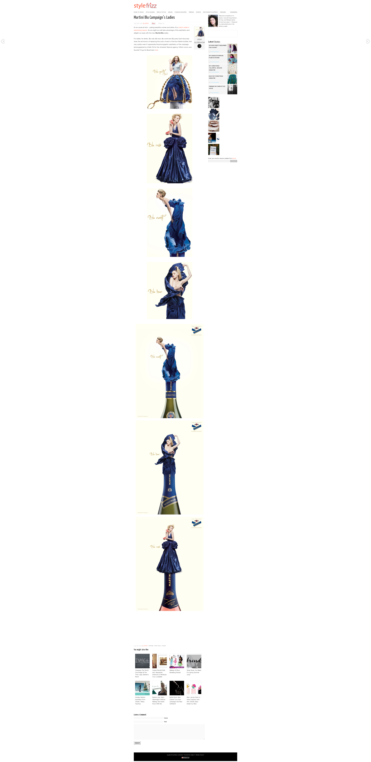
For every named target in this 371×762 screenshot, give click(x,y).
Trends (191, 12)
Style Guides (150, 12)
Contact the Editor (184, 755)
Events (198, 12)
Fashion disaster (180, 12)
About (193, 755)
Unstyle (164, 645)
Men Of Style (161, 12)
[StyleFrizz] (145, 10)
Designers (233, 12)
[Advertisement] (169, 628)
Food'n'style (157, 645)
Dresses (223, 12)
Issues (170, 12)
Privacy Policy (200, 755)
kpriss (146, 23)
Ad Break (150, 645)
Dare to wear (139, 12)
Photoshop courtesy (210, 12)
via (156, 50)
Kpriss (234, 158)
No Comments (215, 51)
